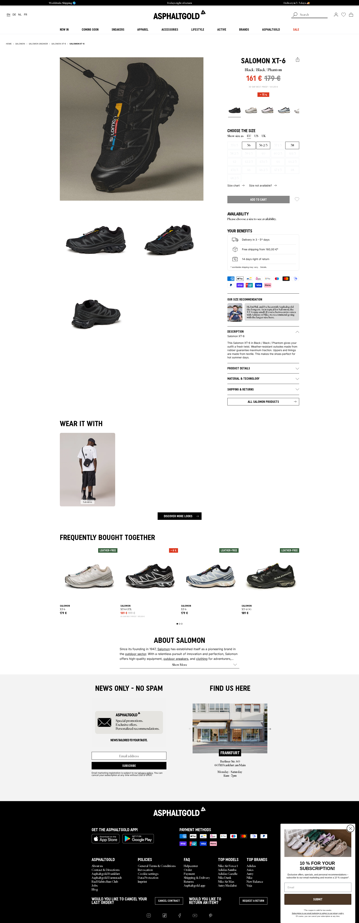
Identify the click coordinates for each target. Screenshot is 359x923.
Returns (189, 881)
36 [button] (249, 145)
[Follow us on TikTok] (165, 915)
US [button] (256, 136)
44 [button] (278, 161)
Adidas (251, 866)
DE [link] (14, 14)
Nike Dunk (224, 877)
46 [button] (249, 170)
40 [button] (263, 153)
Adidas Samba (227, 870)
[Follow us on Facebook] (180, 915)
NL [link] (20, 14)
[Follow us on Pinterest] (210, 915)
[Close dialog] (350, 828)
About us (97, 866)
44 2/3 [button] (292, 161)
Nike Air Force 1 (228, 866)
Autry (250, 873)
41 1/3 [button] (292, 153)
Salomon (255, 60)
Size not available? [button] (260, 185)
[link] (179, 14)
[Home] (179, 811)
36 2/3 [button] (263, 145)
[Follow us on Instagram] (149, 915)
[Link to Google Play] (138, 838)
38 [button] (292, 145)
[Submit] (295, 15)
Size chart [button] (233, 185)
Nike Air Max (226, 881)
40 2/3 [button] (277, 153)
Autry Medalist (227, 885)
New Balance (255, 881)
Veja (249, 885)
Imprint (142, 881)
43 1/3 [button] (263, 161)
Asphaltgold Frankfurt (106, 873)
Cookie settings (148, 873)
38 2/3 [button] (234, 153)
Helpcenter (191, 866)
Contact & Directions (105, 870)
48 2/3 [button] (234, 178)
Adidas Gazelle (227, 873)
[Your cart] (351, 14)
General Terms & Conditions (157, 866)
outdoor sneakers (175, 659)
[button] (297, 59)
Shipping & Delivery (197, 877)
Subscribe (129, 765)
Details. (263, 267)
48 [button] (292, 170)
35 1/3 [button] (234, 145)
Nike (249, 877)
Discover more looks (178, 516)
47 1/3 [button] (278, 170)
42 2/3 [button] (249, 161)
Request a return (253, 900)
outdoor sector (135, 654)
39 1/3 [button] (249, 153)
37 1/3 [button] (278, 145)
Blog (95, 889)
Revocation (145, 870)
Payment (189, 873)
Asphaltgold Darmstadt (107, 877)
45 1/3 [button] (234, 170)
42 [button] (234, 161)
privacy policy (145, 772)
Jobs (95, 885)
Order (188, 870)
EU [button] (249, 136)
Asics (250, 870)
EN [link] (8, 14)
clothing (202, 659)
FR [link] (25, 14)
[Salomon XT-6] (234, 110)
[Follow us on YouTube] (195, 915)
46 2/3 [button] (263, 170)
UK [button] (264, 136)
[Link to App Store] (105, 838)
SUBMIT (318, 899)
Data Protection (148, 877)
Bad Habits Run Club (105, 881)
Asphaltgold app (194, 885)
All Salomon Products (263, 401)
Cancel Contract (169, 900)
